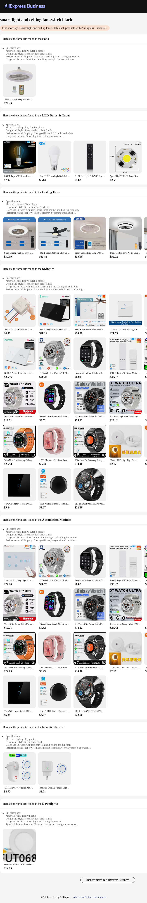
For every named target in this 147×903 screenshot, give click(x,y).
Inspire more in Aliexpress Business (107, 879)
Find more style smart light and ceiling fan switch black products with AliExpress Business (53, 28)
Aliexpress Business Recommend (89, 897)
